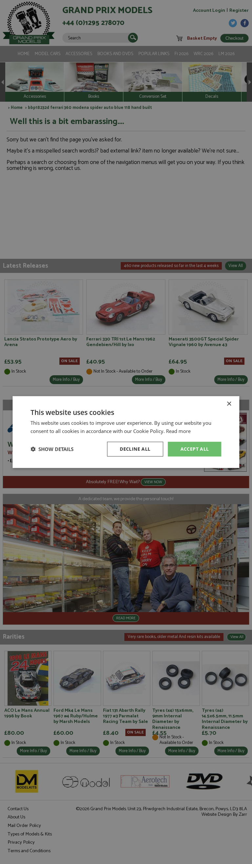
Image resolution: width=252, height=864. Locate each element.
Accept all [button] (194, 449)
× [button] (228, 403)
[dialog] (126, 432)
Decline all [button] (135, 449)
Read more (178, 431)
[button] (52, 449)
